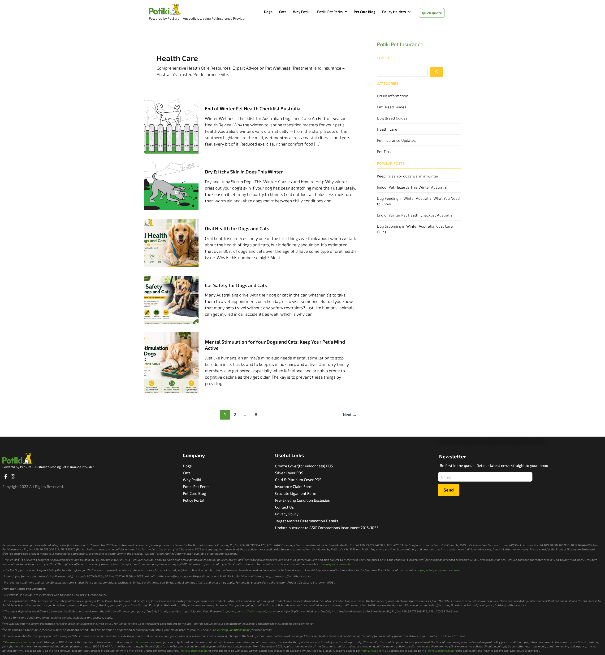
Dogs (268, 11)
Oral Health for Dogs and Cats (237, 228)
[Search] (436, 72)
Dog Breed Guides (392, 118)
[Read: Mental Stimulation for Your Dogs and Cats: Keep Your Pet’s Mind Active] (171, 362)
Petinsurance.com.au (18, 642)
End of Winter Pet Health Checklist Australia (252, 108)
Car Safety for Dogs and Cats (236, 285)
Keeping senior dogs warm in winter (407, 176)
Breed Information (392, 95)
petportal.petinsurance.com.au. (440, 570)
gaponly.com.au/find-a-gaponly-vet (248, 611)
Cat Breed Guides (391, 107)
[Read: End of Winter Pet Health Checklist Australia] (171, 125)
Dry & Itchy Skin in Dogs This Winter (244, 171)
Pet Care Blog (365, 11)
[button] (332, 11)
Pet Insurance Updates (396, 140)
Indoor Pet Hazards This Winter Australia (412, 187)
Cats (282, 11)
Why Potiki (302, 11)
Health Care (387, 129)
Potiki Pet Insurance (400, 44)
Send (449, 489)
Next (350, 414)
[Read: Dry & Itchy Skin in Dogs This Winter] (171, 185)
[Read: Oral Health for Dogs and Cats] (171, 242)
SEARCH (383, 58)
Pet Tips (384, 151)
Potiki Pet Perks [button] (330, 11)
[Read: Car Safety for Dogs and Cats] (171, 299)
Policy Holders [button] (394, 11)
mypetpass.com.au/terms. (339, 564)
